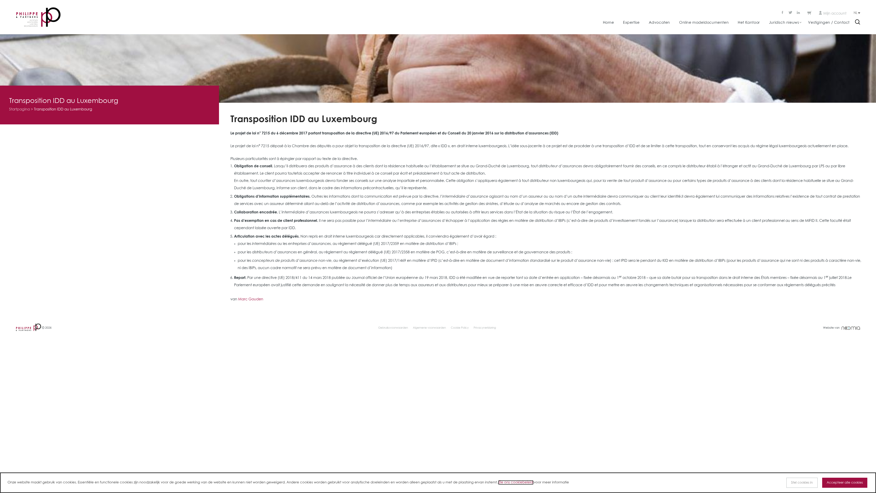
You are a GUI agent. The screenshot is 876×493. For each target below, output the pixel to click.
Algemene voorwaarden (429, 328)
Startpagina (19, 109)
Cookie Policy (460, 328)
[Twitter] (790, 13)
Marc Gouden (250, 299)
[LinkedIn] (798, 13)
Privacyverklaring (485, 328)
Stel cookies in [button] (802, 482)
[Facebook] (783, 13)
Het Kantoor (749, 22)
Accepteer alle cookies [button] (845, 482)
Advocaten (659, 22)
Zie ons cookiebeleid (516, 482)
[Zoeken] (857, 22)
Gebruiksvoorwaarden (393, 328)
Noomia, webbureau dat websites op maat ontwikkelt (851, 328)
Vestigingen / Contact (829, 22)
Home (608, 22)
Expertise (631, 22)
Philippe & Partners (38, 17)
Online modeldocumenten (704, 22)
